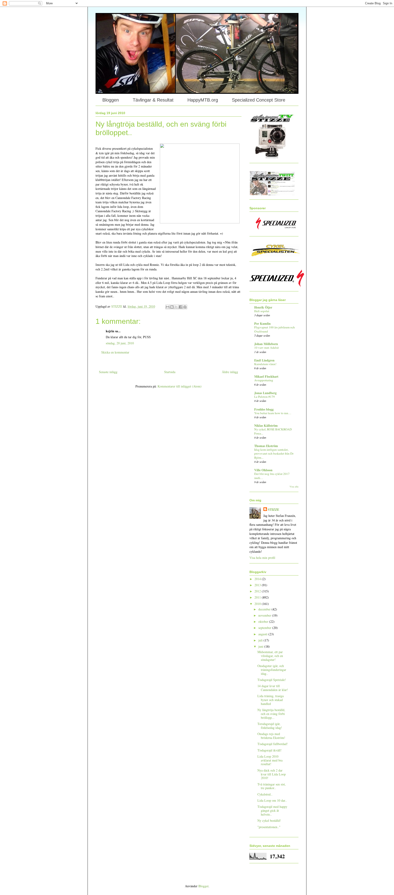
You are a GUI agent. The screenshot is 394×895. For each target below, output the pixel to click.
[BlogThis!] (172, 307)
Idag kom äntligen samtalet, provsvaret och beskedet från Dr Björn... (273, 454)
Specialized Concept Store (258, 99)
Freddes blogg (264, 409)
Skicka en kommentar (115, 352)
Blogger (203, 886)
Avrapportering (263, 380)
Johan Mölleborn (266, 343)
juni (261, 646)
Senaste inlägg (108, 372)
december (265, 609)
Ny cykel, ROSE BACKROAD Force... (273, 431)
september (265, 627)
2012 (258, 591)
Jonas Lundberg (265, 392)
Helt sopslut (261, 311)
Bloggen (110, 99)
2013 (258, 585)
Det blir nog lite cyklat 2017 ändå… (272, 476)
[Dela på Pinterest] (185, 307)
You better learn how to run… (272, 413)
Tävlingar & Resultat (153, 99)
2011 (258, 597)
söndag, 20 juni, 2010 (120, 343)
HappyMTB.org (202, 99)
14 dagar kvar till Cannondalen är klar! (272, 688)
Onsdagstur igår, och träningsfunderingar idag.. (271, 670)
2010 (258, 604)
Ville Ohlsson (263, 470)
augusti (263, 634)
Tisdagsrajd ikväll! (269, 750)
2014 (258, 579)
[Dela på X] (176, 307)
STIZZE (273, 509)
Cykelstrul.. (264, 794)
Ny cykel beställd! (269, 820)
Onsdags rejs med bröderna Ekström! (271, 736)
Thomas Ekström (266, 445)
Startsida (169, 372)
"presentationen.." (268, 827)
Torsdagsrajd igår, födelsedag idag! (269, 726)
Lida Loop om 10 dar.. (272, 800)
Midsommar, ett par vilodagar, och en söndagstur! (270, 656)
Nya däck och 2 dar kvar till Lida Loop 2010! (271, 774)
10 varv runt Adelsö (266, 347)
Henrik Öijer (263, 307)
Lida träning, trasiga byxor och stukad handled (270, 700)
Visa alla (294, 486)
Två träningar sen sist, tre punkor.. (271, 786)
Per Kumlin (262, 323)
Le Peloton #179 (264, 397)
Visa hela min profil (262, 557)
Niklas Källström (266, 425)
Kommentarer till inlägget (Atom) (180, 386)
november (265, 615)
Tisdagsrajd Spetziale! (271, 680)
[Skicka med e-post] (167, 307)
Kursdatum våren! (265, 364)
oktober (263, 621)
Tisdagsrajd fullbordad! (272, 744)
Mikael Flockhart (266, 376)
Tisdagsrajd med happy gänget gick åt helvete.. (272, 810)
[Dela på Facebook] (180, 307)
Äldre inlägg (230, 372)
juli (261, 640)
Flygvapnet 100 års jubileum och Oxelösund (274, 329)
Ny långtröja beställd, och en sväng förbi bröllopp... (271, 714)
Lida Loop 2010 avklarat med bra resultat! (270, 760)
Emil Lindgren (264, 360)
